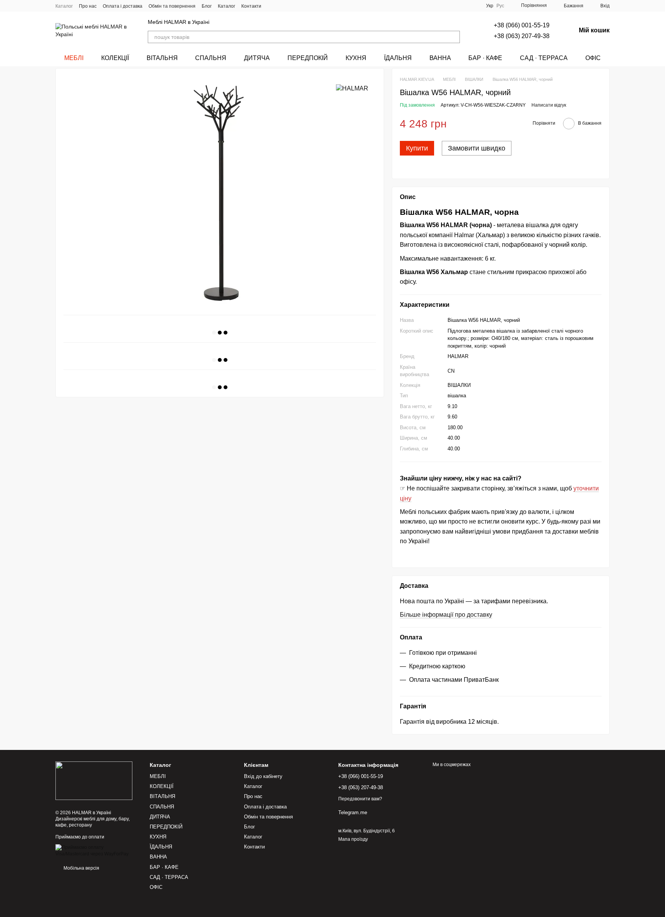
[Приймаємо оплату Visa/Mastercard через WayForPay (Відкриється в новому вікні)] (96, 850)
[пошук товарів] (454, 37)
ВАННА (440, 58)
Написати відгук (548, 105)
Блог (207, 6)
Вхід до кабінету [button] (263, 776)
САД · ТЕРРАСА (544, 58)
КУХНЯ (356, 58)
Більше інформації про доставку (446, 614)
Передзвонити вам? (360, 799)
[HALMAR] (352, 88)
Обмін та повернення (172, 6)
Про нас (88, 6)
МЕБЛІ (74, 58)
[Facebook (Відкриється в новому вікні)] (290, 6)
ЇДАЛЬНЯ (398, 58)
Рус (500, 5)
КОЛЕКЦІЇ (115, 58)
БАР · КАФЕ (485, 58)
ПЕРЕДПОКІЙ (307, 58)
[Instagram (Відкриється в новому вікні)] (272, 6)
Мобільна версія (80, 868)
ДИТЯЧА (257, 58)
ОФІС (593, 58)
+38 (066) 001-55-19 (522, 25)
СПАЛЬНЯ (210, 58)
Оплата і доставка (122, 6)
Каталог (64, 6)
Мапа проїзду (353, 839)
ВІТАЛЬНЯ (162, 58)
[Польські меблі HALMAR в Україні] (93, 780)
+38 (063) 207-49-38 (522, 36)
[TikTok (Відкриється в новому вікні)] (281, 6)
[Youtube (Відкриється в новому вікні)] (300, 6)
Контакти (251, 6)
